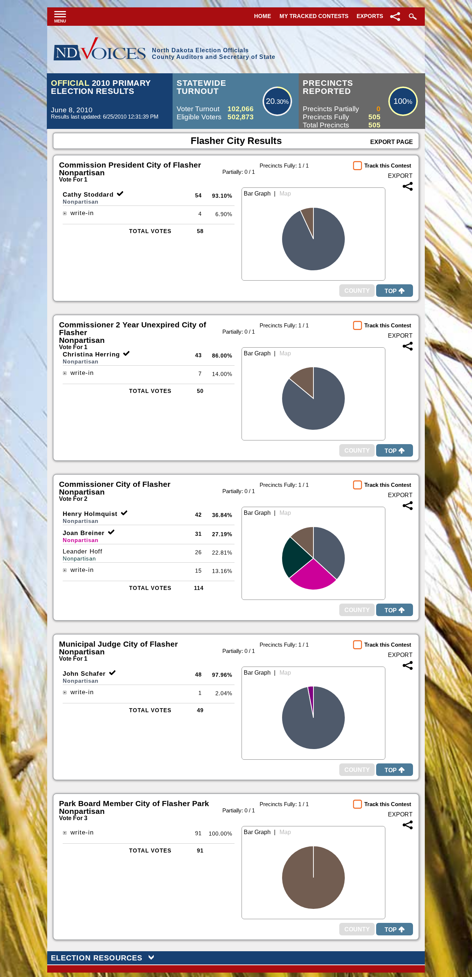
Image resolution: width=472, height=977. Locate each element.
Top (391, 291)
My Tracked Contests (314, 16)
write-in (81, 213)
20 (270, 101)
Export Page (391, 142)
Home (262, 16)
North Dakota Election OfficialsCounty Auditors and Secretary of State (213, 53)
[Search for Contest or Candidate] (412, 16)
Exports (370, 16)
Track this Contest (387, 165)
